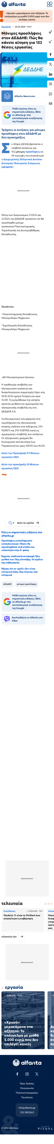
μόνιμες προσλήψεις (27, 584)
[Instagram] (27, 1074)
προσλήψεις (33, 151)
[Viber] (50, 84)
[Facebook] (50, 54)
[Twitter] (50, 64)
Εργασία (6, 26)
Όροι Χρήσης (27, 1083)
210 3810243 (27, 1112)
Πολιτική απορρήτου (27, 1092)
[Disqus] (27, 671)
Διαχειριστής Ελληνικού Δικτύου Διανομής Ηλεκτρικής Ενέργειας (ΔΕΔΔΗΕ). (21, 163)
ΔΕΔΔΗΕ (7, 584)
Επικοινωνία (27, 1088)
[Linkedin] (50, 74)
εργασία (14, 987)
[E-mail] (50, 103)
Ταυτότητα (27, 1097)
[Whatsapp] (50, 94)
